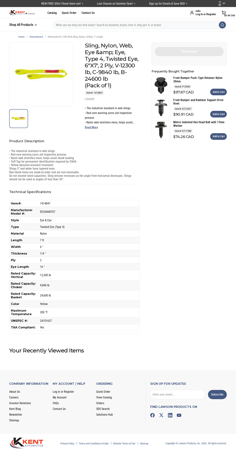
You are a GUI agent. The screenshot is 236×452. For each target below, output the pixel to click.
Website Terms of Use (124, 443)
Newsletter (15, 414)
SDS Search (103, 409)
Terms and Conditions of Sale (94, 443)
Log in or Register (63, 391)
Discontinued (36, 36)
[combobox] (140, 25)
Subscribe (217, 394)
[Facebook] (152, 415)
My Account (60, 397)
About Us (14, 391)
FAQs (56, 403)
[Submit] (222, 24)
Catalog (52, 13)
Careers (13, 397)
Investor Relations (20, 403)
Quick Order (69, 13)
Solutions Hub (104, 414)
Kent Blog (15, 409)
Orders (100, 403)
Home (21, 36)
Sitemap (14, 420)
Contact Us (88, 13)
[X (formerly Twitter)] (161, 415)
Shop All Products (21, 24)
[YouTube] (179, 415)
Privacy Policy (67, 443)
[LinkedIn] (170, 415)
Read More (91, 127)
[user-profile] (219, 4)
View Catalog (104, 397)
